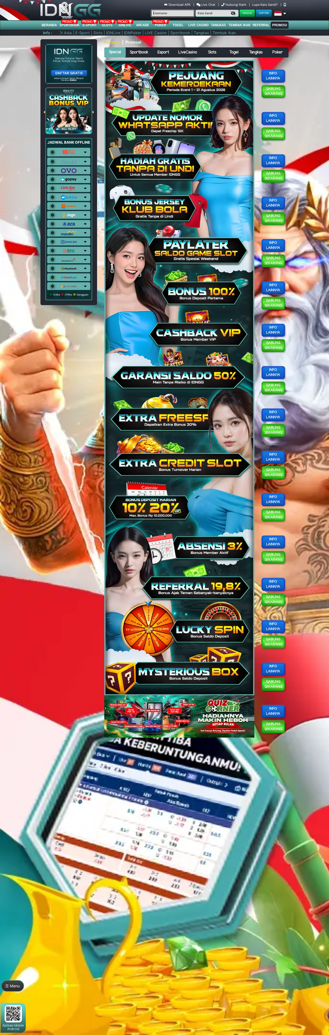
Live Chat (207, 4)
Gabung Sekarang (273, 91)
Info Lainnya (273, 76)
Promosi (279, 25)
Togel (233, 52)
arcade (142, 25)
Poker (160, 25)
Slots (107, 25)
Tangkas (218, 25)
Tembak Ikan (239, 25)
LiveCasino (187, 52)
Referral (261, 25)
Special (115, 52)
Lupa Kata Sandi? (265, 4)
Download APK (179, 4)
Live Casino (198, 25)
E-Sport (90, 25)
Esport (163, 52)
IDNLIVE (125, 25)
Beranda (49, 25)
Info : (47, 32)
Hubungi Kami (235, 4)
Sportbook (69, 25)
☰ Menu (12, 986)
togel (178, 25)
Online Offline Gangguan (70, 294)
